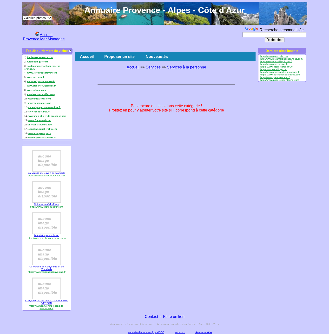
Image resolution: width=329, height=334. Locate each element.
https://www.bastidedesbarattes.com (280, 74)
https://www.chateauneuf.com (46, 206)
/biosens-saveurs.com (40, 125)
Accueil (87, 57)
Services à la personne (186, 67)
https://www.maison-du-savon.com (46, 175)
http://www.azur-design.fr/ (274, 64)
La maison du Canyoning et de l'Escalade (46, 268)
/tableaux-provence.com (40, 57)
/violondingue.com (37, 62)
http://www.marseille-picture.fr (276, 61)
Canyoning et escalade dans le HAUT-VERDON (46, 301)
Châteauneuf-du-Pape (46, 204)
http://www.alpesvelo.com (274, 56)
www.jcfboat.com (36, 90)
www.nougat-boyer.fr (39, 133)
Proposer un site (119, 57)
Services (153, 67)
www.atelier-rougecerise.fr (41, 86)
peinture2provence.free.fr (41, 81)
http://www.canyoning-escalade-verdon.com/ (46, 307)
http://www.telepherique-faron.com (47, 238)
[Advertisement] (154, 36)
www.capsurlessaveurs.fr (42, 137)
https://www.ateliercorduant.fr (276, 66)
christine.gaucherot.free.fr (42, 129)
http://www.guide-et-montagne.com (279, 80)
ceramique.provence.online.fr (44, 107)
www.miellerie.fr (36, 77)
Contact (151, 317)
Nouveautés (157, 57)
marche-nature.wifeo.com (41, 94)
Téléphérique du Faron (46, 235)
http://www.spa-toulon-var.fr (275, 77)
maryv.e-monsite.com (39, 103)
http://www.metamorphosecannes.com (281, 58)
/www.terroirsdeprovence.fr (42, 73)
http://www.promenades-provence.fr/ (280, 72)
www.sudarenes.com (39, 99)
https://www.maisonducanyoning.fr (47, 272)
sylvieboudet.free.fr (39, 112)
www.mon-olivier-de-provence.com (47, 116)
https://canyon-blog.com (273, 69)
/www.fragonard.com (39, 120)
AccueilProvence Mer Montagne (44, 37)
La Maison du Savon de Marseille (46, 173)
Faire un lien (173, 317)
